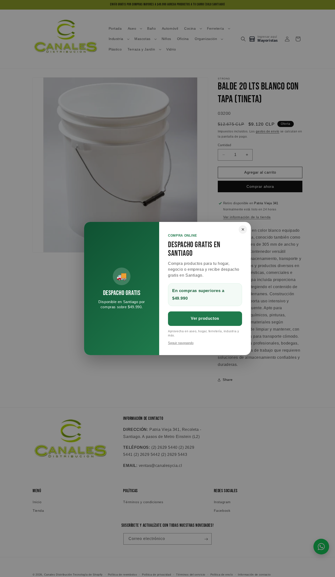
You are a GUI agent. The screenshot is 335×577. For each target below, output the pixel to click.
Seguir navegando (180, 343)
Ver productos (205, 318)
